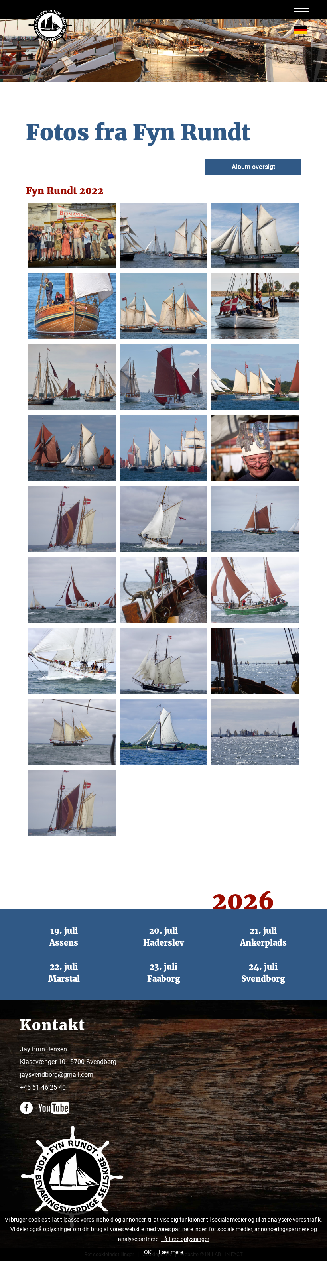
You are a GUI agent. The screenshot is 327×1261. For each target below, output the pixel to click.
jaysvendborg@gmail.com (56, 1074)
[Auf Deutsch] (300, 29)
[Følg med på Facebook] (28, 1103)
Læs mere (171, 1252)
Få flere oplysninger (185, 1239)
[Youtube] (55, 1103)
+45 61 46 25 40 (43, 1087)
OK (148, 1252)
